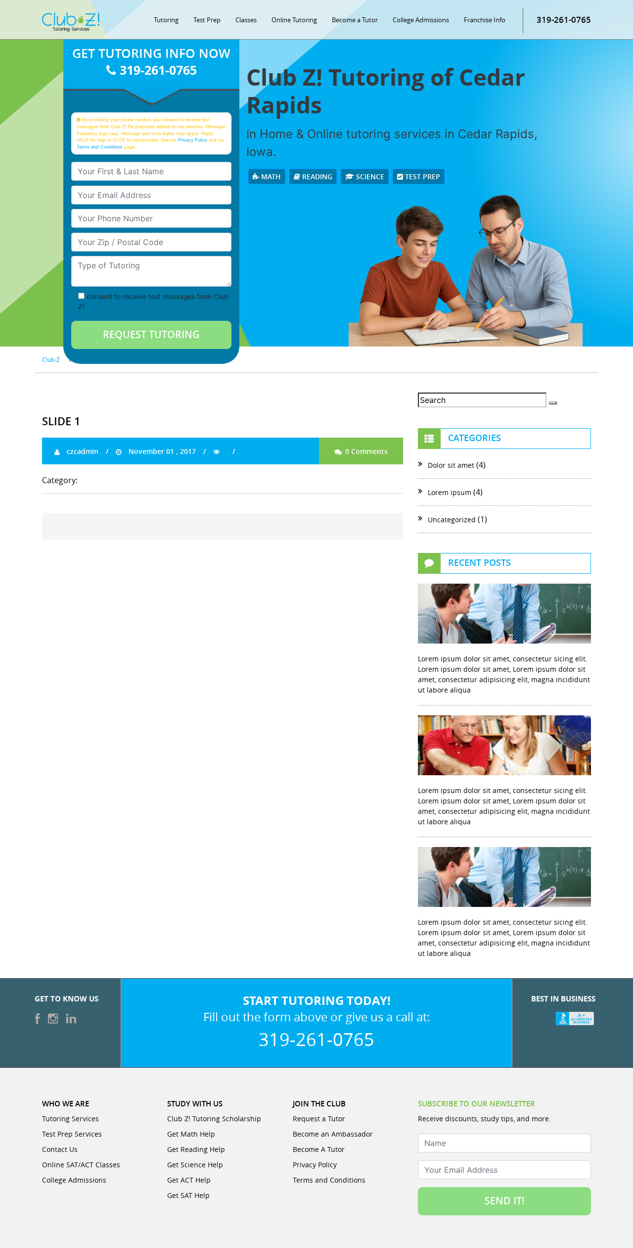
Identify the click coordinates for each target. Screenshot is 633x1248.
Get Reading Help (196, 1149)
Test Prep (207, 19)
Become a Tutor (355, 19)
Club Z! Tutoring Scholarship (214, 1118)
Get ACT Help (189, 1180)
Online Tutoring (294, 19)
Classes (246, 19)
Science (369, 176)
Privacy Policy (192, 140)
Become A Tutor (319, 1149)
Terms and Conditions (100, 147)
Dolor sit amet (451, 465)
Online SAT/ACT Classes (81, 1164)
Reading (316, 176)
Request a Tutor (319, 1118)
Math (270, 176)
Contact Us (60, 1149)
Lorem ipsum (449, 492)
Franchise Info (484, 19)
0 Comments (365, 451)
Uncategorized (452, 519)
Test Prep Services (72, 1134)
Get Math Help (191, 1134)
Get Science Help (195, 1164)
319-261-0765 (564, 19)
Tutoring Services (70, 1118)
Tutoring (166, 19)
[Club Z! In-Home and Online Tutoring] (70, 21)
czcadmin (81, 451)
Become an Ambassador (333, 1134)
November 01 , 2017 (161, 451)
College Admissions (421, 19)
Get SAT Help (188, 1195)
